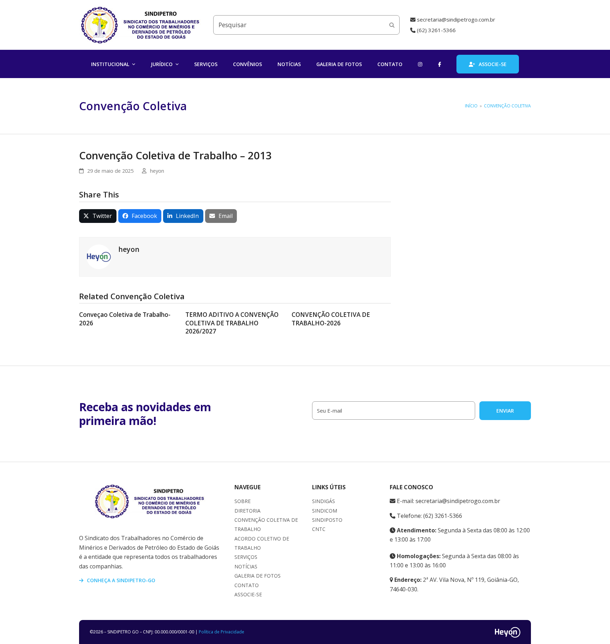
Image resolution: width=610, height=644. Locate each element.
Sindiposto (327, 519)
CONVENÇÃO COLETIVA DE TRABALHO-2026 (331, 319)
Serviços (245, 557)
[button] (97, 216)
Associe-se (248, 594)
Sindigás (323, 501)
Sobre (242, 501)
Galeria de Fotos (257, 575)
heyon (157, 170)
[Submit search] (392, 25)
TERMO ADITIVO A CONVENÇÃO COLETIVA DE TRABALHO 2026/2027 (232, 323)
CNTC (318, 529)
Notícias (245, 566)
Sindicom (324, 510)
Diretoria (247, 510)
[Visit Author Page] (98, 256)
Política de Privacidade (221, 632)
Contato (246, 585)
